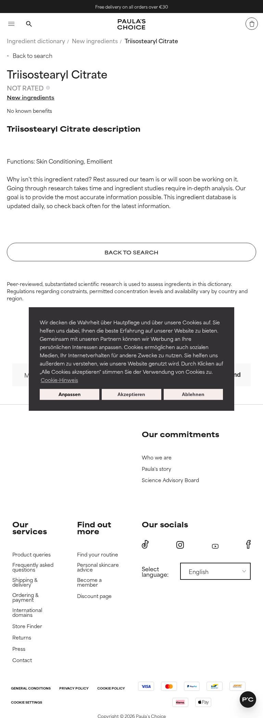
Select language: (155, 571)
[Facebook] (248, 544)
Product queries (31, 554)
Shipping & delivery (25, 582)
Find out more (94, 527)
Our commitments (180, 434)
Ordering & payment (25, 597)
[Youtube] (215, 544)
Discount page (94, 596)
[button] (248, 699)
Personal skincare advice (98, 567)
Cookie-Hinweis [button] (59, 380)
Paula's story (156, 468)
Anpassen (69, 394)
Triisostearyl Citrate (151, 40)
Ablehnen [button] (193, 394)
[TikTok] (145, 544)
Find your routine (97, 554)
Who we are (157, 457)
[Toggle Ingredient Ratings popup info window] (48, 88)
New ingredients (95, 40)
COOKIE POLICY (111, 688)
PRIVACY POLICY (74, 688)
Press (18, 648)
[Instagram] (180, 544)
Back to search (32, 55)
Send (233, 374)
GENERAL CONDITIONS (31, 688)
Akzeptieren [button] (131, 394)
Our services (29, 527)
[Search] (28, 24)
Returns (21, 637)
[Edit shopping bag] (252, 23)
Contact (22, 660)
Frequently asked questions (32, 567)
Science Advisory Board (170, 480)
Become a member (89, 582)
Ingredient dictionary (36, 40)
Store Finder (27, 626)
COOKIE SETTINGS (26, 702)
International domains (27, 613)
